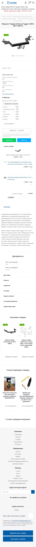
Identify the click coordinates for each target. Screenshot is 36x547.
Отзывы (18, 439)
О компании (18, 434)
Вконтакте (13, 501)
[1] (3, 65)
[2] (5, 65)
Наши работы (18, 442)
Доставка (18, 454)
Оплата (18, 451)
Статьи (18, 471)
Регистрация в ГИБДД (18, 459)
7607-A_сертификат (11, 267)
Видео (18, 476)
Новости (18, 437)
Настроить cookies (18, 539)
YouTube (22, 501)
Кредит (18, 456)
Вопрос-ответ (18, 478)
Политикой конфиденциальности (21, 520)
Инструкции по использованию (18, 481)
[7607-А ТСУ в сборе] (18, 44)
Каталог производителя (18, 483)
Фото (18, 473)
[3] (6, 65)
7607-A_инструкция (11, 262)
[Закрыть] (31, 515)
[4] (8, 65)
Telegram (17, 501)
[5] (10, 65)
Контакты (18, 444)
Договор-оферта (18, 464)
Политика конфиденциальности (18, 461)
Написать (24, 140)
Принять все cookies (18, 533)
